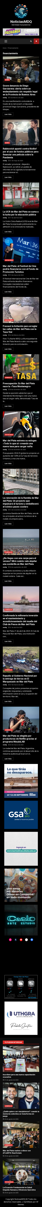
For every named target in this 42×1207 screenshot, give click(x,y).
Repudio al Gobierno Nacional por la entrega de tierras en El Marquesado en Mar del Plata (21, 660)
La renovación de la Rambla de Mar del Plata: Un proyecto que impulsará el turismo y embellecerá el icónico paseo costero (21, 482)
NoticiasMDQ (21, 21)
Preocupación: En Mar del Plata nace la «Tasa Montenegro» (21, 367)
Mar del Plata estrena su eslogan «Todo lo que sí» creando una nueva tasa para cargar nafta (21, 424)
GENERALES (8, 206)
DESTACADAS (9, 260)
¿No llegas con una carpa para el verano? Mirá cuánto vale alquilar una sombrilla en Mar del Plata (21, 542)
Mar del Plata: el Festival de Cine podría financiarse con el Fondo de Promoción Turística (21, 250)
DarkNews (28, 1202)
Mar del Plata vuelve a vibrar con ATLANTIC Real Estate (21, 1135)
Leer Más (8, 114)
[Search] (31, 41)
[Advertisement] (21, 32)
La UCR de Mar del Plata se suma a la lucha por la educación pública (21, 196)
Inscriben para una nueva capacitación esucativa (21, 1059)
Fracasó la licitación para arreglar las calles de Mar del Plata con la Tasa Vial (21, 310)
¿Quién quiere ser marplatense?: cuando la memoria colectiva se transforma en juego (21, 1096)
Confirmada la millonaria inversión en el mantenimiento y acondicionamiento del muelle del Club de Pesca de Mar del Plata (21, 599)
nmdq (5, 98)
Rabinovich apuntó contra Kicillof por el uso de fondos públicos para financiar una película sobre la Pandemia (21, 133)
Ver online (36, 41)
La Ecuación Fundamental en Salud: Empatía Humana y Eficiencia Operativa (21, 1172)
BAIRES (7, 80)
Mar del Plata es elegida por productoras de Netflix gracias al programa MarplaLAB (21, 720)
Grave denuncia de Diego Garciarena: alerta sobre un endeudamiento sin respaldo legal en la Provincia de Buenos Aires (21, 70)
